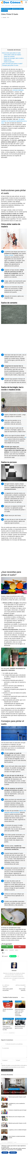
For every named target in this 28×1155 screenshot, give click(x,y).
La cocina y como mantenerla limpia (14, 1092)
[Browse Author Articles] (14, 965)
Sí (7, 947)
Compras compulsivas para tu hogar (17, 1110)
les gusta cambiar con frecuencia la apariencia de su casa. (14, 121)
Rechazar (13, 1152)
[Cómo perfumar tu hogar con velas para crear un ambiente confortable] (20, 1004)
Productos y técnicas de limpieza (14, 1089)
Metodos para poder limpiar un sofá (17, 1123)
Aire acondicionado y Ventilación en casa (8, 1018)
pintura (16, 950)
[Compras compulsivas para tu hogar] (4, 1111)
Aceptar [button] (5, 1152)
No (20, 947)
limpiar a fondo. (9, 255)
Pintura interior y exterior (7, 8)
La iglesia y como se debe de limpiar (17, 1129)
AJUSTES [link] (19, 1149)
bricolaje (6, 950)
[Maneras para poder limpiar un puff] (4, 1098)
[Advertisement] (14, 34)
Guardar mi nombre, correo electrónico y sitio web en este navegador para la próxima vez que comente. (14, 1066)
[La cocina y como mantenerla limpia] (14, 1086)
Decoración (4, 10)
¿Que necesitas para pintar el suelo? (12, 63)
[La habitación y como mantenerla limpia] (4, 1105)
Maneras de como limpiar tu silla (17, 1116)
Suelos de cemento (9, 56)
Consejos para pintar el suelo (10, 65)
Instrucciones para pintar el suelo (11, 53)
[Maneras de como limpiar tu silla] (4, 1118)
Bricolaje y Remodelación (18, 8)
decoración (11, 950)
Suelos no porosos (9, 62)
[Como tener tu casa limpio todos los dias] (8, 1021)
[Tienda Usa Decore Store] (8, 1004)
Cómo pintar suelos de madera (12, 54)
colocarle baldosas (18, 90)
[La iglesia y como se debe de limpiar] (4, 1131)
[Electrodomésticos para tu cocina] (20, 1021)
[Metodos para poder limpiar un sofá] (4, 1125)
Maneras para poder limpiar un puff (17, 1097)
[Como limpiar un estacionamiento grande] (4, 1138)
